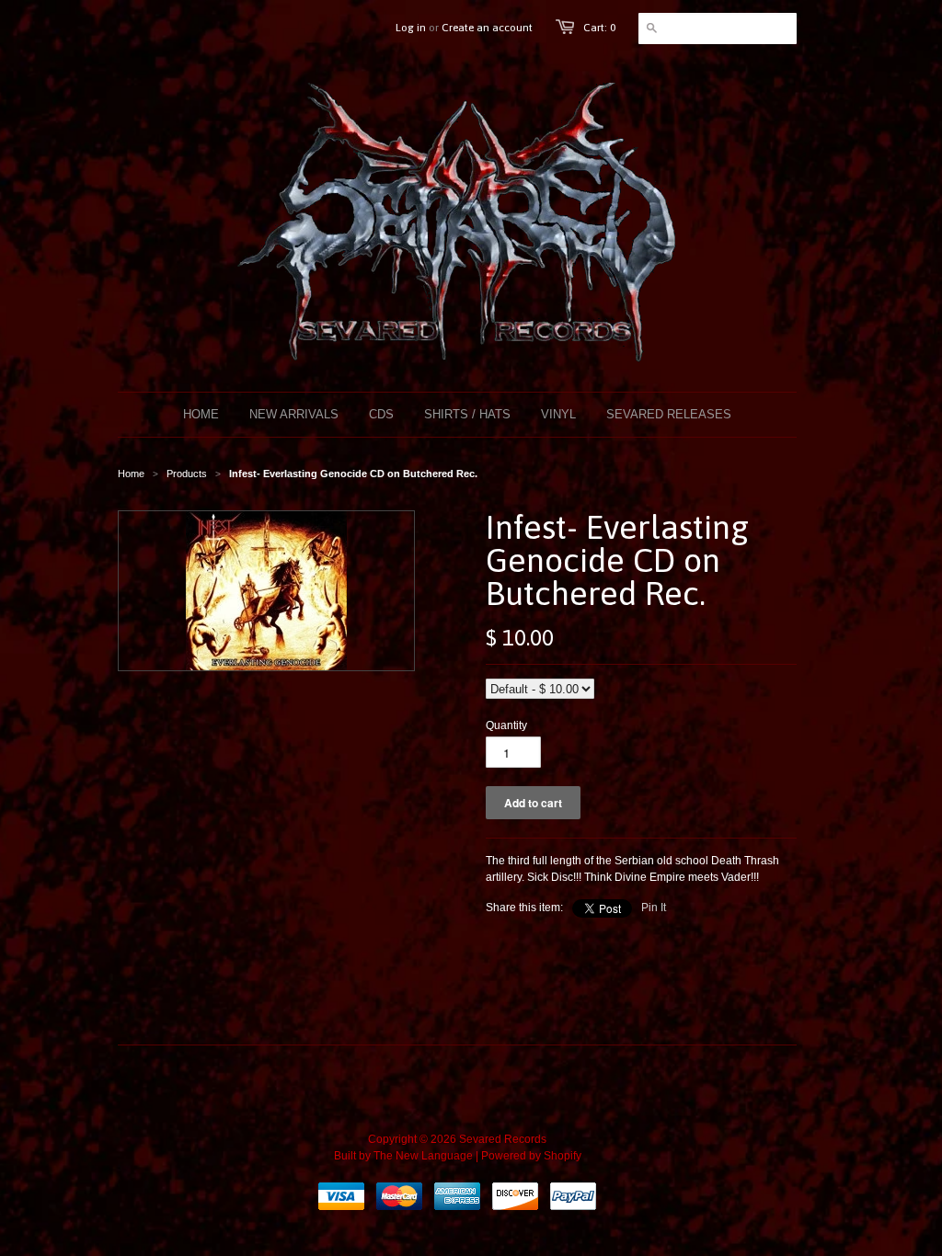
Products (187, 473)
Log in (411, 27)
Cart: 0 (599, 27)
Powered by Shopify (531, 1155)
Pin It (653, 907)
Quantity (506, 725)
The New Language (423, 1155)
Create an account (487, 27)
